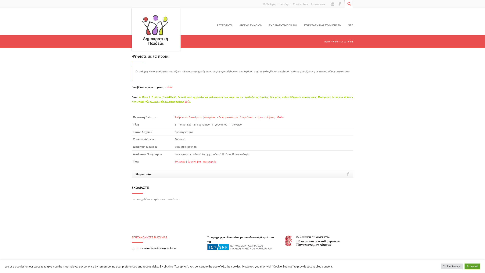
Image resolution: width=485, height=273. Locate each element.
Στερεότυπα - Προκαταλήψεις (257, 117)
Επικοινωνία (318, 4)
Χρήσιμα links (300, 4)
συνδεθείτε (172, 199)
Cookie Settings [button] (451, 266)
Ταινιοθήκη (284, 4)
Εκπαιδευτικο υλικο (283, 25)
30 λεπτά (180, 161)
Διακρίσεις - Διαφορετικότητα (221, 117)
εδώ (169, 87)
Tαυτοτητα (225, 25)
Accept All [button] (472, 266)
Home (327, 41)
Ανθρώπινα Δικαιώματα (188, 117)
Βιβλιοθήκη (269, 4)
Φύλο (280, 117)
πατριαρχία (209, 161)
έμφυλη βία (194, 161)
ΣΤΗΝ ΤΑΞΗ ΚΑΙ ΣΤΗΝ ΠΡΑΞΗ (322, 25)
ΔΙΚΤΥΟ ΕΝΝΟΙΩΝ (250, 25)
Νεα (350, 25)
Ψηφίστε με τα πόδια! (150, 56)
